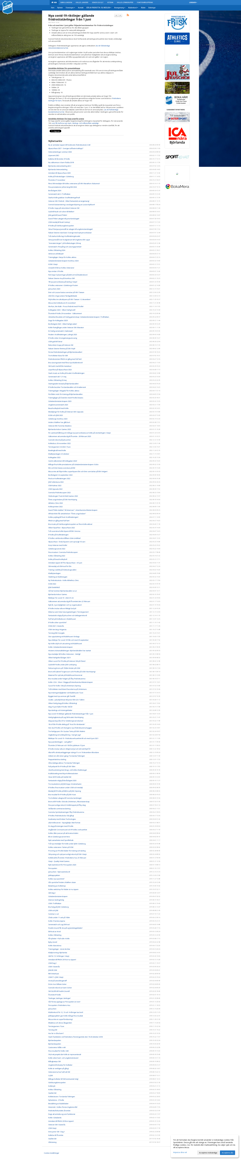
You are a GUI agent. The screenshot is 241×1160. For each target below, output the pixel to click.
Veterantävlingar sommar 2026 (60, 152)
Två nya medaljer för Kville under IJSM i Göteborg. (67, 844)
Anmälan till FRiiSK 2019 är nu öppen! (62, 959)
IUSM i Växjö (53, 264)
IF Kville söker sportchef (57, 622)
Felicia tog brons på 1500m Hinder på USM (64, 668)
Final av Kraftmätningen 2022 (59, 478)
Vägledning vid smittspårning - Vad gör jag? (64, 735)
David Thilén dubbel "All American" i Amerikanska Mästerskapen (72, 510)
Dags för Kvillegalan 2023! (58, 320)
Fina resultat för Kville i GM (58, 1051)
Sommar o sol (53, 914)
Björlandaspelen (54, 1040)
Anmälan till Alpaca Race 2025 (59, 173)
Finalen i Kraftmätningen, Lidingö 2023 (62, 334)
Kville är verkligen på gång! (58, 1068)
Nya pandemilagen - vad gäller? (60, 742)
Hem (55, 2)
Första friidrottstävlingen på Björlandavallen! (65, 352)
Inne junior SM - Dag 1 (56, 1132)
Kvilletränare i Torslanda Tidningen (61, 1096)
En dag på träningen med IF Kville (60, 826)
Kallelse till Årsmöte (55, 1135)
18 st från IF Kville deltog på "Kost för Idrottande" (66, 724)
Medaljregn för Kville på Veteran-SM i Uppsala (65, 412)
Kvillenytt (51, 1086)
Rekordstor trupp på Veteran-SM (60, 345)
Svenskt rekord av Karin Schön (60, 988)
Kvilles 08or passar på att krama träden (63, 833)
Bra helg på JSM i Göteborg (58, 907)
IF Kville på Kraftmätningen (58, 535)
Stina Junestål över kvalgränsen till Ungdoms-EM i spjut (69, 240)
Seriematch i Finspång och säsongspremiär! (64, 247)
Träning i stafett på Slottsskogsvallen (62, 570)
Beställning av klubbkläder (58, 1103)
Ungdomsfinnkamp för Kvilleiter (60, 1065)
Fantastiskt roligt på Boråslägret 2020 (62, 780)
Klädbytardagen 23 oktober (58, 454)
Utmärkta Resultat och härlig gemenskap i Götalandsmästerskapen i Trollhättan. (78, 317)
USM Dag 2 (52, 963)
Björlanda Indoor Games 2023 (59, 429)
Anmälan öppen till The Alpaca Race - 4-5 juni (65, 563)
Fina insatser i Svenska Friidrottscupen (63, 552)
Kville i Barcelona (54, 945)
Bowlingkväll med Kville (57, 450)
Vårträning (52, 1142)
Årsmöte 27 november (56, 180)
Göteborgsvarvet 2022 (56, 549)
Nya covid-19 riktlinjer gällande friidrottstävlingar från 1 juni (71, 17)
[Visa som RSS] (128, 15)
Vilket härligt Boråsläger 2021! (59, 657)
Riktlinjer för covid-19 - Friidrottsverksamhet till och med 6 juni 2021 (73, 738)
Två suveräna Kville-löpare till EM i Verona (64, 531)
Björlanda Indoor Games (57, 594)
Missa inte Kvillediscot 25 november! (62, 303)
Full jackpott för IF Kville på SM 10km (61, 766)
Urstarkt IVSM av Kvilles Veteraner (61, 268)
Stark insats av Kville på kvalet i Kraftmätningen (66, 373)
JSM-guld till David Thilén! (57, 215)
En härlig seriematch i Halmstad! (60, 331)
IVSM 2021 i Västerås (56, 626)
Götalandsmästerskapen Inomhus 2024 (63, 261)
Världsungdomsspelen (57, 1082)
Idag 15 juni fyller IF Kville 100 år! (60, 707)
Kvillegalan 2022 (54, 457)
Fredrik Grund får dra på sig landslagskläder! (65, 928)
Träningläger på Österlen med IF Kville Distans (65, 398)
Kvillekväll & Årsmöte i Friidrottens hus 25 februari (67, 858)
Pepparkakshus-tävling (57, 759)
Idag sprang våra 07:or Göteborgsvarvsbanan (65, 721)
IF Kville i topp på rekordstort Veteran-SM (63, 208)
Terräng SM (52, 1030)
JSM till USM (52, 970)
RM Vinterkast (53, 973)
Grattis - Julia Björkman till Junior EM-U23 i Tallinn (66, 700)
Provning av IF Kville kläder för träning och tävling (66, 851)
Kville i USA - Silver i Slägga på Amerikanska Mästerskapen (70, 682)
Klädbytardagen (54, 573)
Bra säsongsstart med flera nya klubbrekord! (65, 362)
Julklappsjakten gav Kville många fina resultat (65, 1016)
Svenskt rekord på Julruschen (59, 440)
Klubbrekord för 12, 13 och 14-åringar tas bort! (65, 1012)
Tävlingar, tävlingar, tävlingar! (59, 998)
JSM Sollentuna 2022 (56, 482)
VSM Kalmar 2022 (54, 485)
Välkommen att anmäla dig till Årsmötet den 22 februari (69, 601)
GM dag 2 (51, 893)
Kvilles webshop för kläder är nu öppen (63, 889)
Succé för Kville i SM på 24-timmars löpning (64, 686)
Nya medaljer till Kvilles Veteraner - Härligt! (64, 654)
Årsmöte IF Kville (54, 995)
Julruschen (52, 1009)
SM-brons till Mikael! (56, 254)
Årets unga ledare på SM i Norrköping (62, 499)
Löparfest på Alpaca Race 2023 (60, 369)
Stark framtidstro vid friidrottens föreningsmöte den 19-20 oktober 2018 (75, 1037)
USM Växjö (52, 1128)
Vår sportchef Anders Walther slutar (62, 882)
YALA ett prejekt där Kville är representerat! (64, 1054)
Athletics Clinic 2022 (55, 503)
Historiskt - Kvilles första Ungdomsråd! (62, 1107)
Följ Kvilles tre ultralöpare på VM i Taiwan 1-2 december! (69, 299)
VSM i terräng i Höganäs (57, 629)
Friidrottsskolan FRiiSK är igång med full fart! (65, 359)
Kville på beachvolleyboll (57, 559)
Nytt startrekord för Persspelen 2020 (62, 865)
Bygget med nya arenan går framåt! (61, 696)
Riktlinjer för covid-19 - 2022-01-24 (60, 598)
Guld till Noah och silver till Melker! (61, 211)
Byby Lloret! (52, 942)
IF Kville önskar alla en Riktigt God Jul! (62, 608)
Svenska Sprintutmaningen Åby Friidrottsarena (66, 812)
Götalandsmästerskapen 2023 (59, 401)
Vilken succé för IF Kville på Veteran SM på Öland (66, 661)
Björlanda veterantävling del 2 (59, 166)
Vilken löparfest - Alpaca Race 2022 (61, 528)
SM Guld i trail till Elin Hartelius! (59, 366)
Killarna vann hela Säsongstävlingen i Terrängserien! (68, 612)
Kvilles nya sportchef (56, 879)
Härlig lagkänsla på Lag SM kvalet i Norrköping (65, 717)
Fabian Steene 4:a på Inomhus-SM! (61, 278)
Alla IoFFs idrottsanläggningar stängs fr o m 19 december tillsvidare (73, 752)
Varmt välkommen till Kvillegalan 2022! (62, 461)
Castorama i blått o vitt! (57, 1047)
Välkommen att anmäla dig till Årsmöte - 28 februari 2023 (69, 436)
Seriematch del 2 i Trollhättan (59, 194)
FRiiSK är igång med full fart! (58, 520)
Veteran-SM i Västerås (56, 1125)
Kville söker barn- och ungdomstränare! (63, 1058)
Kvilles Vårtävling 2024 (56, 250)
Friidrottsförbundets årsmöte (59, 1110)
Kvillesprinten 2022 (55, 506)
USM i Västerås (54, 966)
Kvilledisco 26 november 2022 (59, 443)
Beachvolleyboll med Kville (58, 408)
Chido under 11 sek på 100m (59, 917)
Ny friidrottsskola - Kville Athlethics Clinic (63, 580)
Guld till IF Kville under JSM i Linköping (62, 664)
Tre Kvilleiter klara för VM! (58, 355)
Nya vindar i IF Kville (55, 271)
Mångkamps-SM (54, 1061)
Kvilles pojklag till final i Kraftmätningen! (63, 517)
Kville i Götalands (55, 1117)
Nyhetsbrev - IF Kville (56, 1100)
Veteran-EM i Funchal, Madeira (59, 426)
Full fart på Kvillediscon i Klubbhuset (62, 619)
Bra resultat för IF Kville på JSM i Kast (62, 794)
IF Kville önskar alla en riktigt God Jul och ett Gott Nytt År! (69, 749)
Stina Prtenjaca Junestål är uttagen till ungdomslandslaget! (70, 229)
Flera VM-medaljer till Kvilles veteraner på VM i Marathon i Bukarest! (74, 183)
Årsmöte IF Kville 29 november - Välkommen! (65, 313)
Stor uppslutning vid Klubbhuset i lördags (64, 636)
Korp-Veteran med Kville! (57, 545)
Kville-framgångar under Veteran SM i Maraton (66, 327)
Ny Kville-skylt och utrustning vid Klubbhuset (65, 643)
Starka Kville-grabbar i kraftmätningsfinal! (64, 197)
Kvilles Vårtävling (54, 935)
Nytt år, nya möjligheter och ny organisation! (65, 605)
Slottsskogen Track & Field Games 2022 (63, 496)
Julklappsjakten (54, 875)
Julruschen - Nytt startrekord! (59, 872)
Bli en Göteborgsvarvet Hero (59, 837)
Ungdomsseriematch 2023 (58, 405)
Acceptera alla (227, 1152)
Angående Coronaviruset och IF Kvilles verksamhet (67, 830)
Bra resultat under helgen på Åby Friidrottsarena (66, 679)
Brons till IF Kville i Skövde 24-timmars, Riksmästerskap (68, 801)
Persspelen (52, 868)
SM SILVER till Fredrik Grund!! (59, 991)
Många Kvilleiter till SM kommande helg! (63, 1079)
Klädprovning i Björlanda (57, 952)
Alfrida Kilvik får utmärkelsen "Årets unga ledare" (67, 513)
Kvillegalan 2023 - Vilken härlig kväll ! (62, 310)
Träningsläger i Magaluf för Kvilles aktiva (63, 391)
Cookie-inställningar (51, 1153)
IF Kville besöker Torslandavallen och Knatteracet (67, 387)
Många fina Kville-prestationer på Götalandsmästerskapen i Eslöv (73, 464)
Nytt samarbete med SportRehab (60, 840)
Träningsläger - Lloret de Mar (59, 949)
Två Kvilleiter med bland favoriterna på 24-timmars (67, 689)
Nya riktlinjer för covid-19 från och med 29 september (68, 640)
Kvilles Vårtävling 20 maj (57, 380)
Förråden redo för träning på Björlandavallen (65, 394)
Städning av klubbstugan (57, 577)
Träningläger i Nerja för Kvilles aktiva (62, 257)
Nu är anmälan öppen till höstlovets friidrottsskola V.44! (69, 145)
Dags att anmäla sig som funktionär (61, 1114)
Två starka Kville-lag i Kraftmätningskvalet (64, 236)
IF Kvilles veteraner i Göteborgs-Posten (63, 285)
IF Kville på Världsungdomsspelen (61, 225)
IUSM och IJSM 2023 (55, 415)
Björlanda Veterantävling (57, 169)
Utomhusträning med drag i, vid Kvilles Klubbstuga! (67, 770)
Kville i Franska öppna (56, 921)
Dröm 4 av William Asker (57, 984)
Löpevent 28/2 (53, 155)
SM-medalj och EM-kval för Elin (59, 566)
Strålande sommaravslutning (59, 808)
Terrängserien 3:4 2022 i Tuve (59, 447)
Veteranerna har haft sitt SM (59, 1072)
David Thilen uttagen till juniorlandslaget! (63, 218)
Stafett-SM (52, 1093)
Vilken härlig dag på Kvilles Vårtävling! (62, 703)
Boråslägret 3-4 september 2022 (60, 475)
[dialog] (204, 1146)
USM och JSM (53, 910)
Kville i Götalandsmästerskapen (60, 647)
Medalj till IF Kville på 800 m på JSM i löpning (64, 791)
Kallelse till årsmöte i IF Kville (59, 159)
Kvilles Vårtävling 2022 (56, 556)
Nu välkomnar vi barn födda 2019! (61, 162)
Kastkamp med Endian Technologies (62, 819)
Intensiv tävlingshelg (56, 900)
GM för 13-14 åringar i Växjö (58, 956)
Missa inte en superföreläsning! (60, 1019)
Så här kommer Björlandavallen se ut (62, 591)
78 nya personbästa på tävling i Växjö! (62, 282)
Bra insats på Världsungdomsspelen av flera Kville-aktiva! (70, 524)
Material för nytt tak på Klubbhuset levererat (65, 675)
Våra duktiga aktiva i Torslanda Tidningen (64, 763)
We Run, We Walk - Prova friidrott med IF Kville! (65, 306)
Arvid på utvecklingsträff (57, 981)
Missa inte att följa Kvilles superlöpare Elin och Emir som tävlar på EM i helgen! (77, 471)
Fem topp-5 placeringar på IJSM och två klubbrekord (67, 275)
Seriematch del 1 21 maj (57, 377)
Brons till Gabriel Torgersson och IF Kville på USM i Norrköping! (71, 671)
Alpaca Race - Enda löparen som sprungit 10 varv (66, 542)
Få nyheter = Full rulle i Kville (59, 938)
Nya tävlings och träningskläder (60, 710)
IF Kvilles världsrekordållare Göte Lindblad (64, 538)
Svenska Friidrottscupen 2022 (59, 492)
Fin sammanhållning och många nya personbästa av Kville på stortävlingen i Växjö (79, 433)
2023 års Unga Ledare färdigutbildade (62, 296)
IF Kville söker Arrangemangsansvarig (62, 338)
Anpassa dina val (180, 1152)
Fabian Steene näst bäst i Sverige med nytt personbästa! (70, 233)
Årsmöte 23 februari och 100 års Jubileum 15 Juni (66, 745)
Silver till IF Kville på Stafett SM (59, 777)
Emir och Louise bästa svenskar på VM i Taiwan (66, 292)
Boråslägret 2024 (54, 190)
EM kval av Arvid (54, 931)
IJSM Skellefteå (54, 587)
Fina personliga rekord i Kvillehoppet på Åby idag (67, 805)
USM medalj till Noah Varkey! (59, 222)
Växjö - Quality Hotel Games (59, 861)
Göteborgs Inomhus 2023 (57, 419)
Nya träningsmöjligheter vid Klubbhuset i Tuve (65, 693)
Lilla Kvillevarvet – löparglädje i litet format (64, 822)
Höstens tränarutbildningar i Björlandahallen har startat (69, 650)
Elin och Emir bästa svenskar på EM (61, 468)
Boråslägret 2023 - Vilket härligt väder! (62, 324)
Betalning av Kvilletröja (57, 886)
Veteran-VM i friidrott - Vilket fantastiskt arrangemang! (68, 201)
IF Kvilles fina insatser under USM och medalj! (65, 787)
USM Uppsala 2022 (55, 489)
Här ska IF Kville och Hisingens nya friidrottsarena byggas (70, 728)
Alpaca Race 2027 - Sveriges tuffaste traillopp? (65, 148)
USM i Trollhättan (54, 903)
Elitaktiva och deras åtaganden (60, 1023)
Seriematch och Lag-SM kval (59, 924)
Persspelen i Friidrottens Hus (59, 1005)
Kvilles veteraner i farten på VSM (60, 847)
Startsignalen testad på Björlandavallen (63, 384)
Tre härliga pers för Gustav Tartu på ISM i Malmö (66, 731)
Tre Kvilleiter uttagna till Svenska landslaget (64, 798)
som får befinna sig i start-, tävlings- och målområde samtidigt (75, 123)
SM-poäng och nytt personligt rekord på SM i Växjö (67, 854)
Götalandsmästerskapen (58, 896)
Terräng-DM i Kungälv (56, 633)
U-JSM (50, 1075)
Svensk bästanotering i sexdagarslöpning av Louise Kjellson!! (71, 204)
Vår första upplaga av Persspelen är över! (64, 1002)
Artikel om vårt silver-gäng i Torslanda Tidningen (66, 756)
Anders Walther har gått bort (59, 422)
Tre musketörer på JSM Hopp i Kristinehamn (64, 784)
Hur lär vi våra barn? (56, 1033)
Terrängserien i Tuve (56, 1026)
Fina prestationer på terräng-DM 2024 (62, 187)
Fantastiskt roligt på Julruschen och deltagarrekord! (67, 615)
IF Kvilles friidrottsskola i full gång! (61, 815)
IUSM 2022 (52, 584)
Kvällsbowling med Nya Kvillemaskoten (63, 773)
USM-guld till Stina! (55, 341)
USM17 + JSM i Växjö (55, 977)
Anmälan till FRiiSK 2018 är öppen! (61, 1121)
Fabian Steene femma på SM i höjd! (61, 348)
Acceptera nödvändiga (208, 1152)
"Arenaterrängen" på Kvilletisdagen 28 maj (64, 243)
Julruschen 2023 (54, 289)
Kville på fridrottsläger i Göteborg (61, 176)
